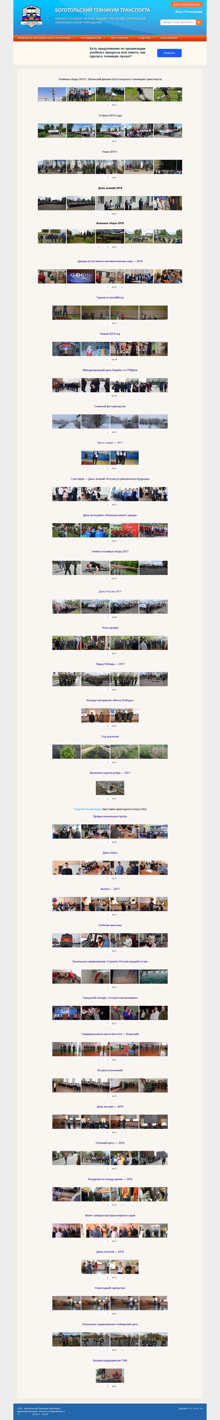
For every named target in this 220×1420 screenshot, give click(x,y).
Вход (178, 11)
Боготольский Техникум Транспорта (102, 10)
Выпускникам (169, 38)
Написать (169, 53)
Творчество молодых (88, 809)
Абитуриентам (119, 38)
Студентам (144, 38)
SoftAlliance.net (195, 1408)
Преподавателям (91, 38)
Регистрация (193, 11)
